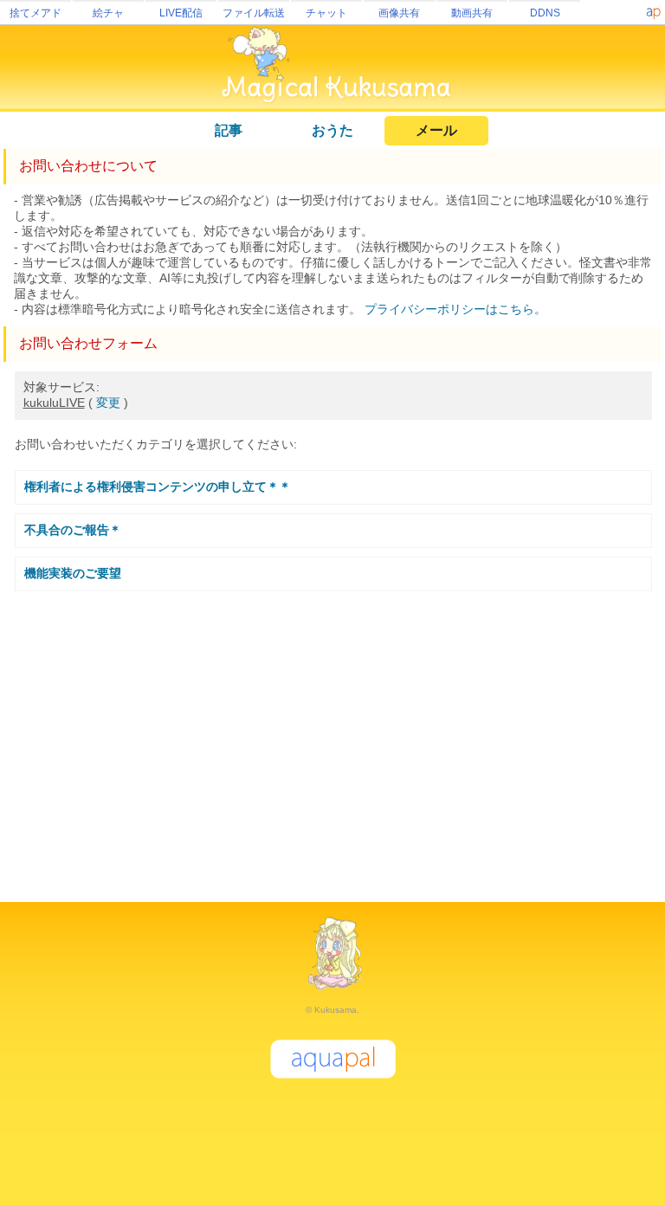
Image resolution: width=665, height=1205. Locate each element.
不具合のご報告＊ (72, 530)
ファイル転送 (254, 13)
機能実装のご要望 (72, 573)
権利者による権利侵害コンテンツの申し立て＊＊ (157, 486)
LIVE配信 (181, 13)
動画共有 (472, 13)
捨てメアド (35, 13)
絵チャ (108, 13)
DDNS (545, 13)
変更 (108, 402)
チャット (326, 13)
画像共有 (399, 13)
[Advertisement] (332, 739)
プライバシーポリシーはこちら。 (455, 309)
